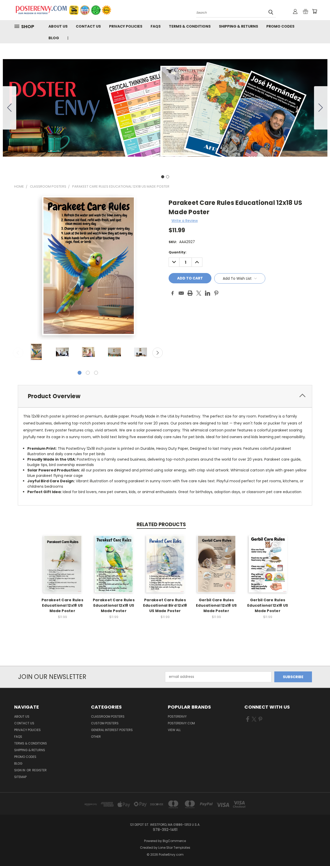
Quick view (62, 559)
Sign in (20, 770)
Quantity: (177, 252)
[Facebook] (172, 293)
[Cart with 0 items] (314, 11)
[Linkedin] (207, 293)
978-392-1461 (86, 38)
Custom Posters (105, 723)
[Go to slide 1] (162, 176)
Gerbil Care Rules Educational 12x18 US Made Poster (216, 605)
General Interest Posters (112, 730)
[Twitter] (198, 293)
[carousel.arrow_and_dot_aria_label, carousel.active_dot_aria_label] (79, 373)
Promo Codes (280, 26)
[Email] (181, 293)
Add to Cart (62, 568)
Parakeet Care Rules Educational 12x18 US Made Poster (62, 605)
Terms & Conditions (190, 26)
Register (39, 770)
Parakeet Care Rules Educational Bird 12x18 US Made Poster (165, 605)
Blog (53, 38)
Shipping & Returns (238, 26)
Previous (18, 353)
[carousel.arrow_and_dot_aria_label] (88, 373)
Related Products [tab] (161, 524)
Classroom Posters (108, 716)
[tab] (165, 396)
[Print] (190, 293)
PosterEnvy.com (181, 723)
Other (96, 736)
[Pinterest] (216, 293)
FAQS (156, 26)
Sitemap (20, 777)
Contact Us (88, 26)
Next (157, 353)
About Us (58, 26)
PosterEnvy (177, 716)
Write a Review (184, 220)
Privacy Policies (125, 26)
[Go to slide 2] (9, 108)
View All (174, 730)
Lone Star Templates (174, 847)
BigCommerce (174, 841)
